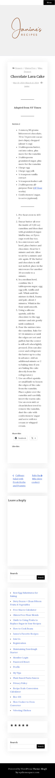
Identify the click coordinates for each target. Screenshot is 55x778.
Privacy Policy (20, 683)
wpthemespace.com (29, 772)
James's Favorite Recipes (25, 633)
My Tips (17, 673)
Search (14, 573)
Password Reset (21, 661)
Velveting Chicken (22, 710)
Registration (19, 643)
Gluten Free (30, 68)
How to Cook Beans (23, 628)
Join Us (16, 639)
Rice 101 (17, 696)
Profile (16, 667)
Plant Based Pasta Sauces (26, 678)
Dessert (18, 68)
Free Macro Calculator (24, 609)
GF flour (38, 188)
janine (27, 86)
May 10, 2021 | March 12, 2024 (26, 83)
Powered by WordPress (20, 768)
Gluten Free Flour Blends (26, 615)
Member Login (20, 657)
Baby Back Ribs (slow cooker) (37, 478)
